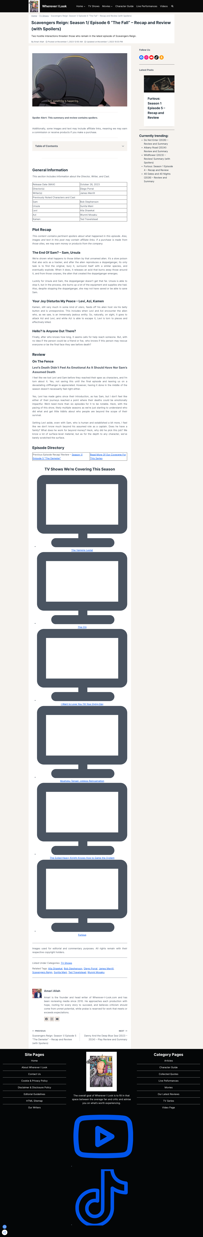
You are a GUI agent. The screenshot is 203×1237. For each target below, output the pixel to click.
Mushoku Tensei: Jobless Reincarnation (82, 781)
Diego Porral (90, 968)
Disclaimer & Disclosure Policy (34, 1087)
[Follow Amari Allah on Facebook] (46, 1019)
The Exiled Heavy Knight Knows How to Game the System (82, 857)
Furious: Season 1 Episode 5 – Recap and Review (156, 108)
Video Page (168, 1107)
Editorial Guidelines (34, 1094)
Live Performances (146, 6)
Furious (82, 934)
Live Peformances (168, 1080)
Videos (164, 6)
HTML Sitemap (34, 1100)
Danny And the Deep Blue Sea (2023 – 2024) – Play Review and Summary (105, 1035)
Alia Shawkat (55, 968)
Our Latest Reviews (168, 1094)
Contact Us (34, 1074)
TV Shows (93, 6)
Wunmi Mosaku (96, 972)
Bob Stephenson (73, 968)
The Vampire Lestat (82, 550)
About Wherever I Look (34, 1067)
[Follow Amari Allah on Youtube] (57, 1019)
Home (34, 16)
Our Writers (34, 1107)
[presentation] (159, 83)
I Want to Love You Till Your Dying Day (82, 704)
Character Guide (124, 6)
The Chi (82, 627)
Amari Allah (39, 41)
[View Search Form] (172, 6)
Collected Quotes (168, 1074)
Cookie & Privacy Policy (34, 1080)
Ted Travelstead (77, 972)
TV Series (168, 1100)
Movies (169, 1087)
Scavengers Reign (42, 972)
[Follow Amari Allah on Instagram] (51, 1019)
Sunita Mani (60, 972)
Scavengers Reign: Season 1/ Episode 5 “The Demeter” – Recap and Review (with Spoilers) (54, 1037)
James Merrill (106, 968)
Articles (168, 1060)
